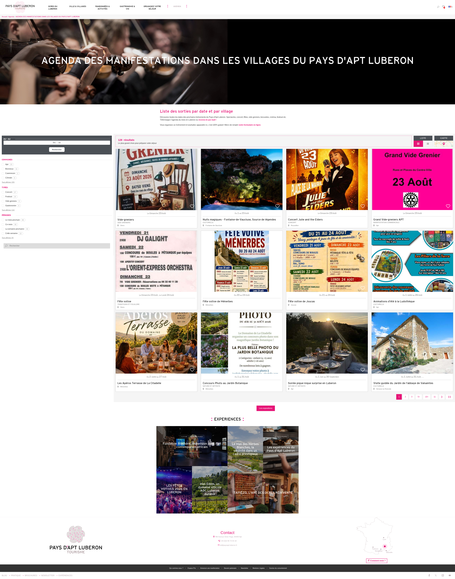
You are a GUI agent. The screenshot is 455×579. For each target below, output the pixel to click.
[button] (53, 7)
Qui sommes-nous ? (176, 568)
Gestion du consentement (278, 568)
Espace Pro (192, 568)
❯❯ (449, 397)
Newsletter (245, 568)
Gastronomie (12, 206)
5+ (419, 397)
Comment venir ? (378, 561)
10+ (426, 397)
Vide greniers (12, 201)
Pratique (16, 575)
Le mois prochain (14, 220)
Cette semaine (13, 233)
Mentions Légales (259, 568)
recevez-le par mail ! (207, 120)
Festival (10, 197)
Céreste (10, 178)
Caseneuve (11, 173)
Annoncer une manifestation (210, 568)
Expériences (65, 575)
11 (435, 397)
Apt (8, 164)
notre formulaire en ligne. (250, 125)
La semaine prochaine (16, 229)
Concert (10, 192)
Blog (4, 575)
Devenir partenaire (230, 568)
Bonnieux (11, 169)
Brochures (31, 575)
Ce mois (10, 224)
